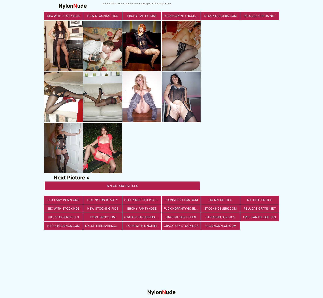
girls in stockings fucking (142, 217)
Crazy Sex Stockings (181, 226)
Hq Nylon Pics (220, 200)
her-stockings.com (63, 226)
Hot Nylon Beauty (102, 200)
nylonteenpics (259, 200)
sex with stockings (63, 16)
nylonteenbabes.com (103, 226)
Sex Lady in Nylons (63, 200)
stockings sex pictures (142, 200)
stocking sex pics (220, 217)
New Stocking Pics (102, 16)
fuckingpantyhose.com (182, 16)
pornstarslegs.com (181, 200)
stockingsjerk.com (220, 16)
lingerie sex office (181, 217)
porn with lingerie (141, 226)
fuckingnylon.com (220, 226)
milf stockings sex (63, 217)
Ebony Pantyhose (142, 16)
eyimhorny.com (103, 217)
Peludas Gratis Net (260, 16)
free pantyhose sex (259, 217)
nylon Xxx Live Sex (122, 186)
